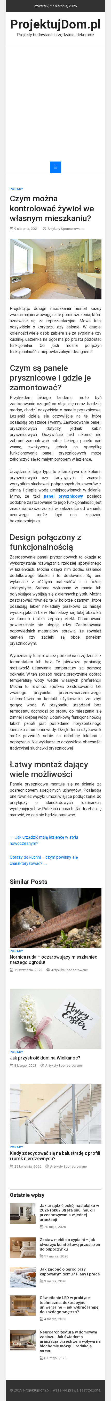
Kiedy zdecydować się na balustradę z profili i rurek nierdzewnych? (55, 1156)
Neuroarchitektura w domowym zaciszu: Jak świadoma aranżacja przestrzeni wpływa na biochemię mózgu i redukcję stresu (70, 1341)
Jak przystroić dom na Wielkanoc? (45, 1058)
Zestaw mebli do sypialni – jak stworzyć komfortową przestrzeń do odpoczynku (70, 1244)
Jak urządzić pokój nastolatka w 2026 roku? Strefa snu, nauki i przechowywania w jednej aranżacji (69, 1212)
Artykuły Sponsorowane (65, 228)
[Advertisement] (55, 104)
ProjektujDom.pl (55, 24)
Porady (16, 189)
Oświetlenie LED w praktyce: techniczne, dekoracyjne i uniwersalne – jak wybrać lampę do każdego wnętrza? (69, 1304)
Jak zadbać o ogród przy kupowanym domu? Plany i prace (70, 1271)
